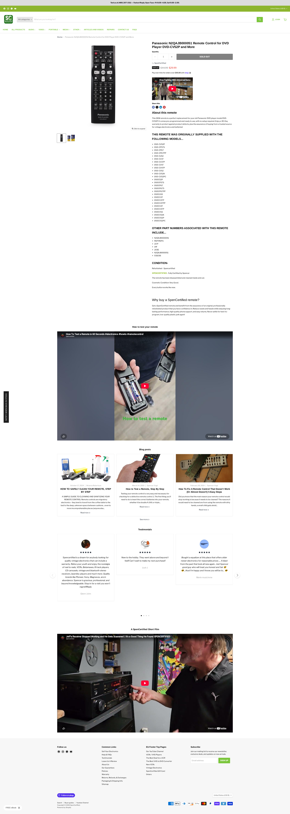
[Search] (260, 19)
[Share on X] (157, 107)
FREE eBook (11, 808)
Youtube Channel (82, 803)
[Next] (237, 575)
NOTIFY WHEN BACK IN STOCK (6, 407)
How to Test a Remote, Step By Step (145, 489)
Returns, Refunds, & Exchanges (114, 778)
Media (66, 30)
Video (41, 30)
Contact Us (123, 30)
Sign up (224, 760)
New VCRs (150, 765)
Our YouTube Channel (154, 751)
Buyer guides (69, 803)
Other (76, 30)
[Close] (19, 808)
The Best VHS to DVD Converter (159, 761)
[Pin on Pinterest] (164, 107)
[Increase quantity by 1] (172, 57)
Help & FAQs (107, 755)
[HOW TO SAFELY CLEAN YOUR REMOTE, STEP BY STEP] (85, 468)
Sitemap (105, 784)
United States (277, 8)
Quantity (155, 52)
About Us (105, 765)
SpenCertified (160, 63)
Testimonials (107, 758)
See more (144, 519)
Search (59, 803)
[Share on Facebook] (153, 107)
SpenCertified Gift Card (155, 771)
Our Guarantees (108, 768)
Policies (105, 771)
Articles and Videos (94, 30)
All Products (18, 30)
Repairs (111, 30)
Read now (84, 513)
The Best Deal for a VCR (155, 758)
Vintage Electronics (154, 768)
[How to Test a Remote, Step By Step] (145, 468)
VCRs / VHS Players (154, 755)
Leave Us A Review (109, 761)
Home (5, 30)
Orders (149, 774)
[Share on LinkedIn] (160, 107)
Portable (53, 30)
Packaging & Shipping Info (112, 781)
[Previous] (52, 575)
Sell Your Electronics (110, 751)
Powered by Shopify (64, 807)
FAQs (134, 30)
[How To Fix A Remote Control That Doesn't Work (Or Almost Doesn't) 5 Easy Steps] (204, 468)
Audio (31, 30)
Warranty (105, 774)
